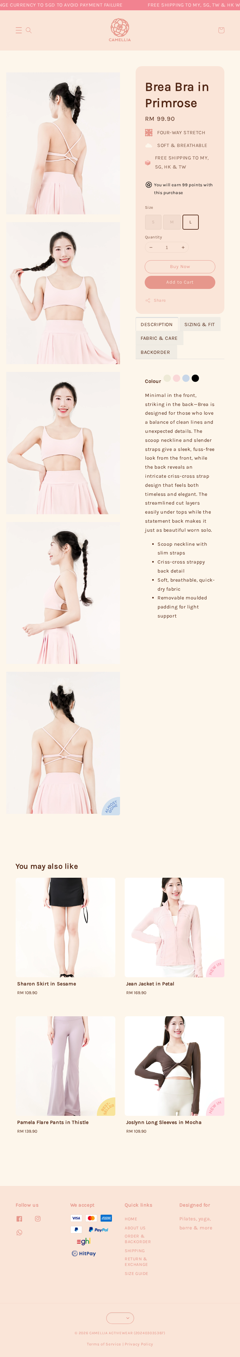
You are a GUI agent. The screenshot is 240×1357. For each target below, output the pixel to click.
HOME (131, 1219)
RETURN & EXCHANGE (136, 1261)
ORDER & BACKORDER (138, 1238)
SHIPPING (135, 1250)
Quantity (153, 237)
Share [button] (160, 300)
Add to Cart (180, 282)
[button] (19, 30)
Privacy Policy (139, 1344)
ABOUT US (135, 1228)
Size (149, 207)
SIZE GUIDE (136, 1273)
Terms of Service (104, 1344)
